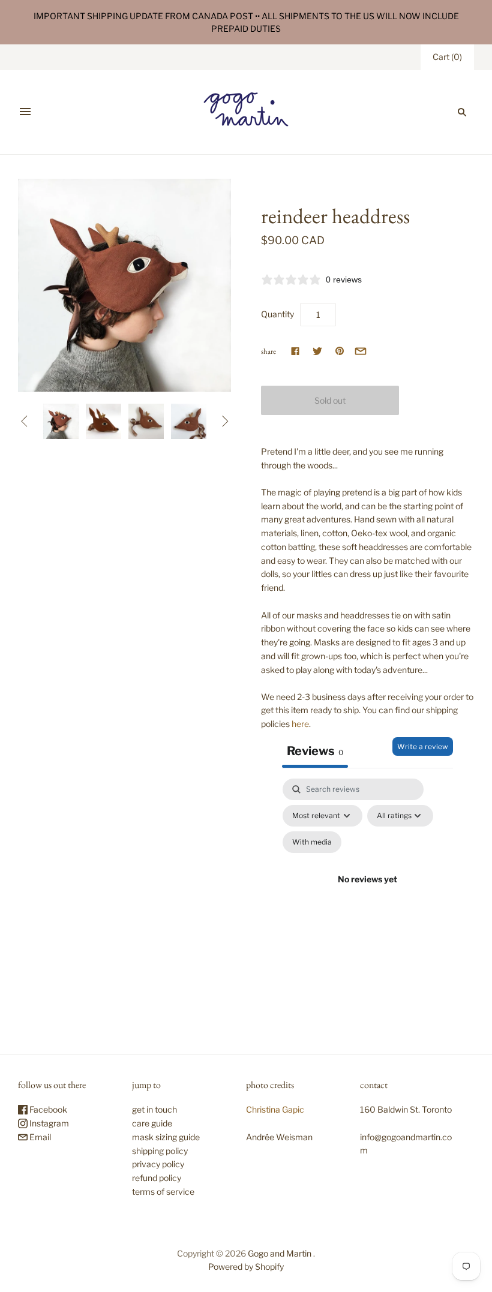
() (447, 57)
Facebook (47, 1109)
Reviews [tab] (315, 751)
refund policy (156, 1178)
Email (39, 1137)
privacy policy (158, 1164)
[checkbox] (312, 842)
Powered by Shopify (246, 1266)
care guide (152, 1123)
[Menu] (25, 112)
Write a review (422, 746)
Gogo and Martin (279, 1253)
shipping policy (160, 1151)
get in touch (154, 1109)
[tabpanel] (367, 893)
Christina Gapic (275, 1109)
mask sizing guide (166, 1137)
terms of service (163, 1191)
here (300, 724)
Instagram (48, 1123)
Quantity (277, 314)
